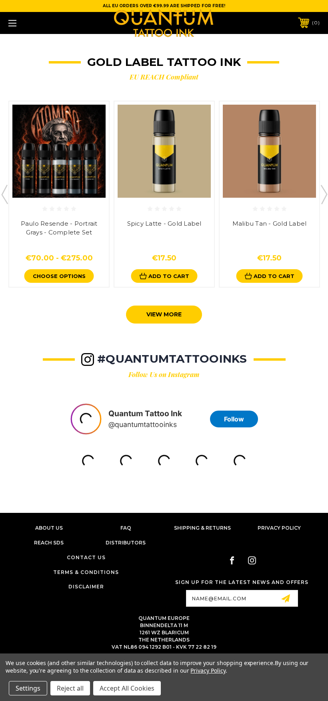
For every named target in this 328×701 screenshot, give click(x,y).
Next (324, 194)
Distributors (126, 543)
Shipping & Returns (202, 528)
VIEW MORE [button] (164, 314)
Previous (4, 194)
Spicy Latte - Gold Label (164, 223)
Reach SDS (49, 543)
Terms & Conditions (86, 572)
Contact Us (86, 557)
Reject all (70, 688)
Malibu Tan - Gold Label (269, 223)
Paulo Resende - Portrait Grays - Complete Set (59, 228)
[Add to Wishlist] (67, 191)
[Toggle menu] (39, 23)
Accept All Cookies (127, 688)
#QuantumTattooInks (172, 358)
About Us (49, 528)
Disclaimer (86, 587)
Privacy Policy (279, 528)
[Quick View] (50, 191)
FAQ (125, 528)
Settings (28, 688)
